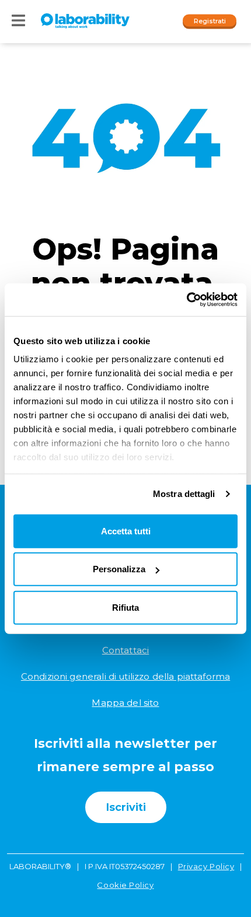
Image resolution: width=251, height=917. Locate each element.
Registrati (210, 20)
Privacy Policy (206, 866)
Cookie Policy (125, 885)
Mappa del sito (125, 702)
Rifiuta (125, 607)
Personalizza (119, 569)
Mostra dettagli (184, 494)
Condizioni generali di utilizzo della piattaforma (125, 676)
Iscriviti (126, 807)
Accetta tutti (126, 531)
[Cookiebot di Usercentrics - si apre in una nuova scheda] (186, 299)
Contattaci (125, 650)
